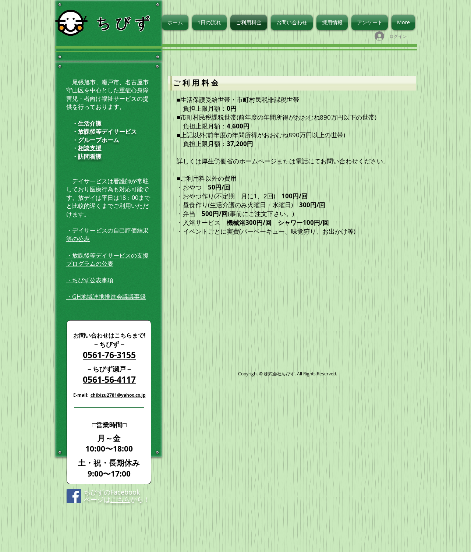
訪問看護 (90, 156)
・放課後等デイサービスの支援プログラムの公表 (107, 259)
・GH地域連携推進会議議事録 (106, 297)
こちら (120, 499)
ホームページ (258, 161)
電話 (301, 161)
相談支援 (90, 148)
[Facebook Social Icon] (74, 496)
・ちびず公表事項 (89, 280)
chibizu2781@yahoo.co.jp (118, 395)
